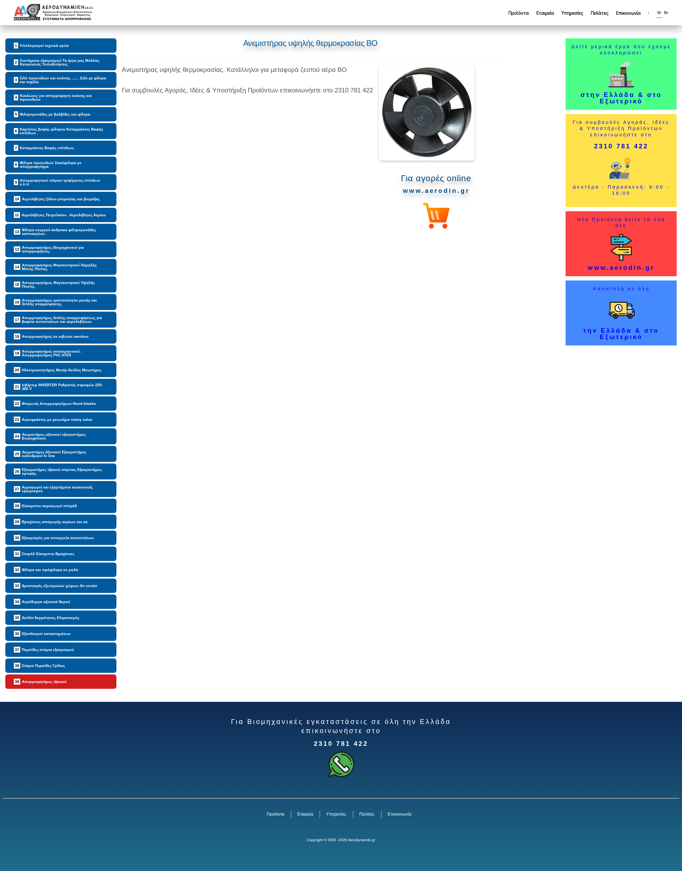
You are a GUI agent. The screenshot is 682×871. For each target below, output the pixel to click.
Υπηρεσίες (572, 12)
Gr (659, 12)
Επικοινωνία (628, 12)
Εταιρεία (545, 12)
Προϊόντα (518, 12)
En (666, 12)
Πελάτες (599, 12)
